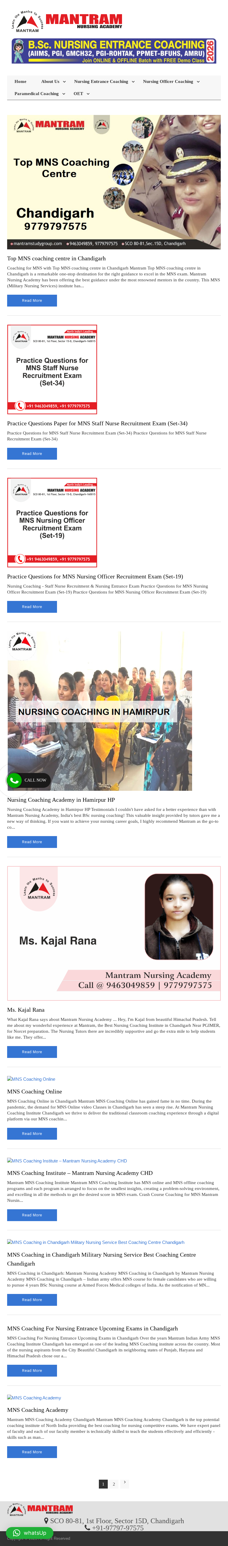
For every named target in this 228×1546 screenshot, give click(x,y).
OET (78, 93)
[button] (29, 1533)
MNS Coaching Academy (37, 1410)
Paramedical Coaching (37, 93)
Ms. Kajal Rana (26, 1009)
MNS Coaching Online (34, 1091)
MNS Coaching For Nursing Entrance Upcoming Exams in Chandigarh (92, 1328)
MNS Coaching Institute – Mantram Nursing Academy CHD (80, 1173)
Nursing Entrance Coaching (101, 81)
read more (32, 300)
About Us (50, 81)
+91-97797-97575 (118, 1527)
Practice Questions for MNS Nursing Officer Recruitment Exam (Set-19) (95, 576)
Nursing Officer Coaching (168, 81)
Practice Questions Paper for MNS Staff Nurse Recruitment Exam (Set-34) (97, 423)
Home (20, 81)
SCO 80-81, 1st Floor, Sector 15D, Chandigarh (117, 1520)
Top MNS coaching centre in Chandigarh (56, 258)
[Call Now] (14, 780)
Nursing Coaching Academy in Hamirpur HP (61, 799)
